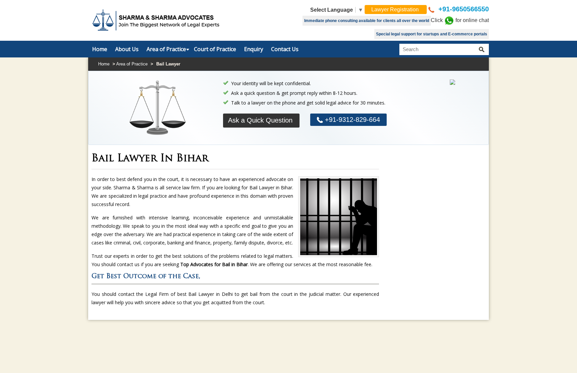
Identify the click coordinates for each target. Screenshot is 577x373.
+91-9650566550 (462, 9)
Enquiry (253, 49)
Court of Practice (215, 49)
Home (99, 49)
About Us (127, 49)
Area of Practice (166, 49)
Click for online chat (460, 20)
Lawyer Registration (395, 9)
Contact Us (285, 49)
